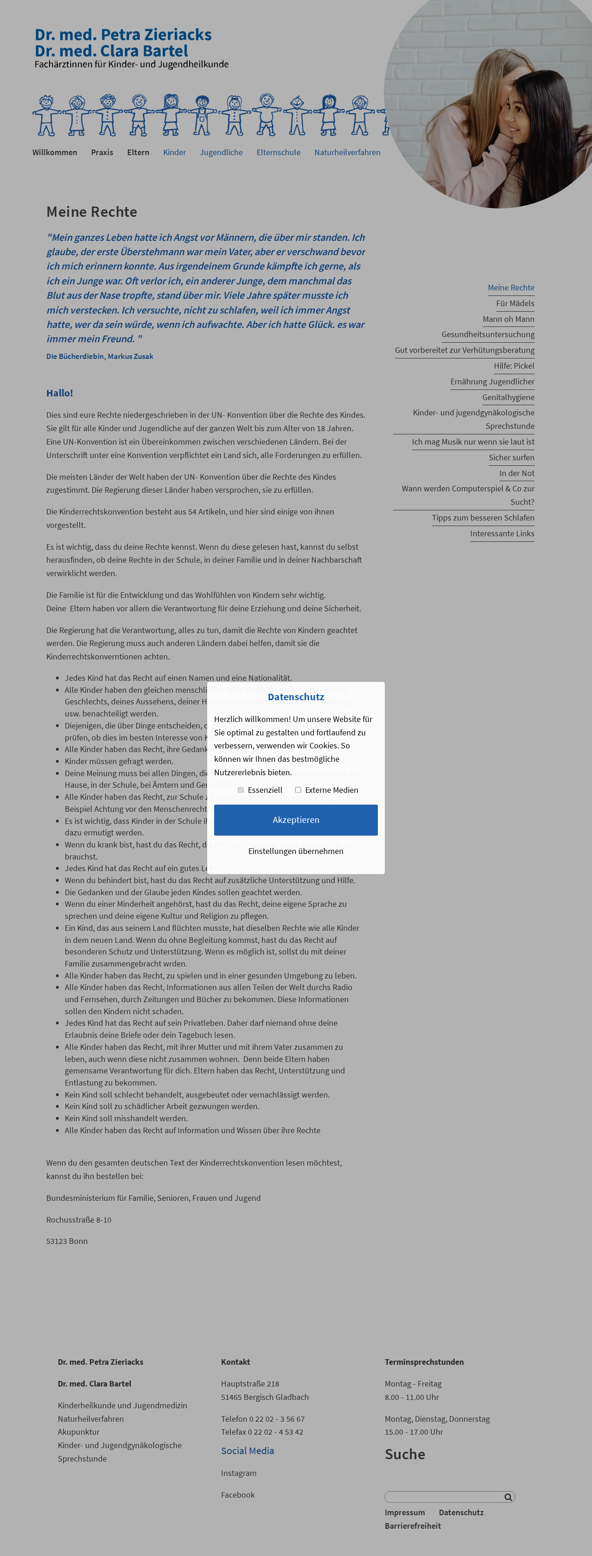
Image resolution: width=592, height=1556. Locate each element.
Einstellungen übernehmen (296, 851)
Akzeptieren (296, 820)
